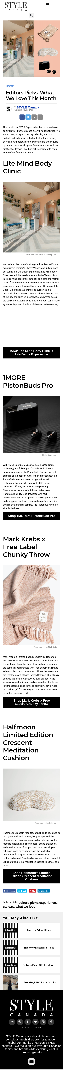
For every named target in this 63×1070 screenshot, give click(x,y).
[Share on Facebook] (22, 117)
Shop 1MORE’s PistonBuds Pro (31, 516)
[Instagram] (12, 1022)
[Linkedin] (43, 1022)
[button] (47, 4)
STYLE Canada (28, 107)
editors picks (28, 902)
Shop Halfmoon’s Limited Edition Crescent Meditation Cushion (31, 876)
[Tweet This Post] (28, 117)
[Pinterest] (20, 1022)
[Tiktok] (51, 1022)
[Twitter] (35, 1022)
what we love (25, 906)
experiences (48, 902)
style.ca (9, 906)
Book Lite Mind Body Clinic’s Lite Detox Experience (31, 352)
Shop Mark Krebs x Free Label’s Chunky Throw (31, 702)
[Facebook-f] (27, 1022)
